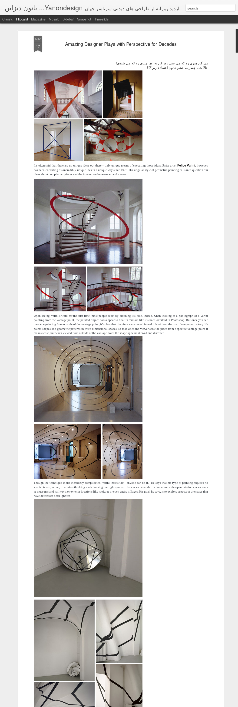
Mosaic (54, 19)
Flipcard (22, 19)
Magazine (38, 19)
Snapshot (84, 19)
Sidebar (68, 19)
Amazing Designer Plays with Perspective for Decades (121, 43)
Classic (7, 19)
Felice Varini (186, 165)
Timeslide (101, 19)
